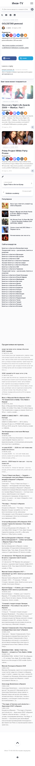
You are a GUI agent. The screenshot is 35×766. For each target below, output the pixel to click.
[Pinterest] (11, 35)
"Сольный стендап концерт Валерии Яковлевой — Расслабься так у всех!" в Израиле (15, 605)
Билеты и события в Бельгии (12, 296)
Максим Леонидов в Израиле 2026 (14, 666)
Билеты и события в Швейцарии (13, 279)
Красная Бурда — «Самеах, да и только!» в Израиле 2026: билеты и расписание (17, 589)
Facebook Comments (21, 69)
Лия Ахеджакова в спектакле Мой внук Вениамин (15, 432)
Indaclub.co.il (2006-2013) (10, 20)
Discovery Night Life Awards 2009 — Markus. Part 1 (16, 106)
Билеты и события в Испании (12, 306)
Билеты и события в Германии (12, 269)
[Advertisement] (17, 324)
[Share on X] (2, 15)
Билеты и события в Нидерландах (14, 298)
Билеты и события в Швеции (12, 291)
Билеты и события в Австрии (12, 281)
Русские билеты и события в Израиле (15, 265)
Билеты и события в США (10, 258)
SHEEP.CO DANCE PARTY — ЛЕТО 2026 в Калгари (15, 417)
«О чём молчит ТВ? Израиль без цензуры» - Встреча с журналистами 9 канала (17, 557)
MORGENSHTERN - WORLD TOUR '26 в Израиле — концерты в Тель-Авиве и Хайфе (17, 651)
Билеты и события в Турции (11, 302)
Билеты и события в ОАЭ (10, 267)
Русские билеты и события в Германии (15, 260)
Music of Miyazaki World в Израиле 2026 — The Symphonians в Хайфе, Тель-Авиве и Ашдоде (16, 400)
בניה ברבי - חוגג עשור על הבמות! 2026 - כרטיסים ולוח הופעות (17, 462)
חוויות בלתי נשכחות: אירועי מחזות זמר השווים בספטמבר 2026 (15, 350)
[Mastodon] (14, 35)
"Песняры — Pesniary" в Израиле (13, 503)
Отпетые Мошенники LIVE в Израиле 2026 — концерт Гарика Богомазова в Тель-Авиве (17, 523)
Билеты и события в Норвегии (12, 287)
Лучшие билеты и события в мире (14, 262)
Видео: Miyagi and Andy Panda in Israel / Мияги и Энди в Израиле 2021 (21, 213)
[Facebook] (3, 35)
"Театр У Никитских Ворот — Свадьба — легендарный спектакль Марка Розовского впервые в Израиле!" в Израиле (17, 477)
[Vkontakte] (18, 35)
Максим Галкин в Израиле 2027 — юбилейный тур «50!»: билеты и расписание (17, 573)
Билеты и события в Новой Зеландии (15, 275)
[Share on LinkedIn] (15, 15)
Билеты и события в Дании (11, 283)
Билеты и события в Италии (11, 285)
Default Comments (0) (8, 69)
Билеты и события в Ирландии (12, 254)
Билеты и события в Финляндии (13, 293)
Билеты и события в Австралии (13, 256)
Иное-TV (17, 3)
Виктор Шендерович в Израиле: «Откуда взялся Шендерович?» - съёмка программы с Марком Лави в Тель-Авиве (17, 540)
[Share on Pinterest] (10, 15)
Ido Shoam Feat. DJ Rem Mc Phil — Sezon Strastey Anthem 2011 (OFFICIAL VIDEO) (21, 221)
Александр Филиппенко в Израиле (14, 684)
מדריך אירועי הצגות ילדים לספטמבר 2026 (14, 373)
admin (9, 28)
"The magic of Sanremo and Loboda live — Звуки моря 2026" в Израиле (16, 705)
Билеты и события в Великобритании (15, 248)
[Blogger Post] (22, 35)
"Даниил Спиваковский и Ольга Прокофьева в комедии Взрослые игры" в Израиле (17, 629)
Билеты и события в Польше (12, 289)
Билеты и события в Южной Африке (14, 277)
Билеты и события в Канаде (11, 304)
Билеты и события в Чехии (11, 300)
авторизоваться (7, 74)
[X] (7, 35)
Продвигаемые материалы (13, 345)
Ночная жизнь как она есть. (20, 235)
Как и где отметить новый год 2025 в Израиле (21, 204)
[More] (25, 35)
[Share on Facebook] (6, 15)
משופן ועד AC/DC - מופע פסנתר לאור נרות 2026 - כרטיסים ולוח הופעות (17, 448)
